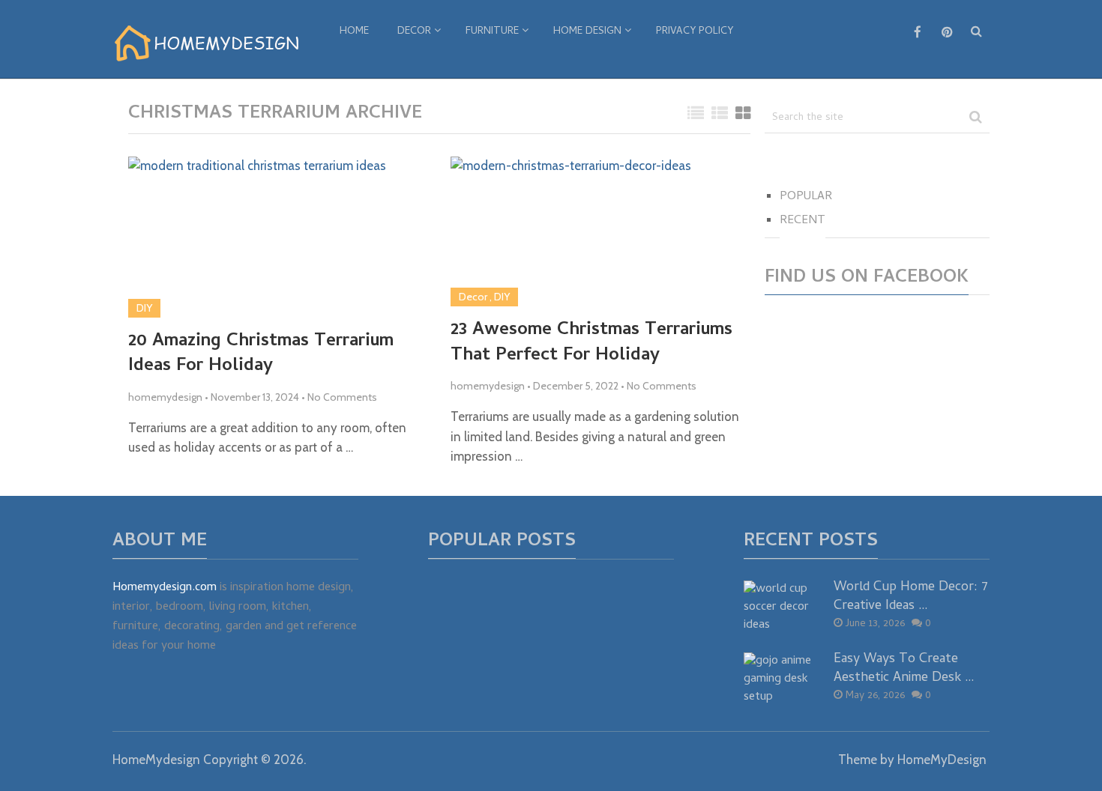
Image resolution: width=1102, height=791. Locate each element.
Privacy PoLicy (694, 31)
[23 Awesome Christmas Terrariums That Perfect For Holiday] (571, 232)
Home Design (587, 31)
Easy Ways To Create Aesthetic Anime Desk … (904, 669)
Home (354, 31)
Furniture (492, 31)
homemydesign (165, 397)
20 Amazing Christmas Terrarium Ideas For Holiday (261, 355)
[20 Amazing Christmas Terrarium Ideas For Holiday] (257, 237)
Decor (414, 31)
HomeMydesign (156, 759)
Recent (802, 221)
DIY (144, 308)
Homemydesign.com (164, 588)
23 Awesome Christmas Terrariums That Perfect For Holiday (591, 343)
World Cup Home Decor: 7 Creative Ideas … (911, 597)
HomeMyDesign (942, 759)
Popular (806, 197)
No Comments (342, 397)
